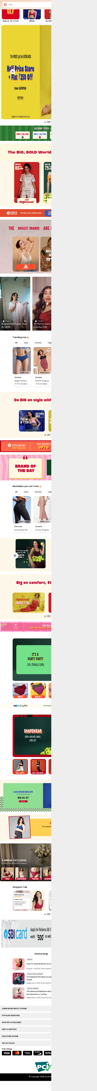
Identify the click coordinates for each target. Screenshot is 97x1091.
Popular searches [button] (11, 1015)
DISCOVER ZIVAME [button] (10, 1036)
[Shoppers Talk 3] (29, 901)
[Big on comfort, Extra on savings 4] (29, 603)
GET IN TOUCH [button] (9, 1043)
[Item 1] (20, 691)
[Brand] (26, 254)
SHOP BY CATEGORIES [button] (12, 1022)
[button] (12, 71)
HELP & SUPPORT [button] (10, 1029)
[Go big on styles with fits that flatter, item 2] (32, 421)
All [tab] (16, 343)
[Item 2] (38, 691)
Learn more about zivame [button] (15, 1008)
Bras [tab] (26, 343)
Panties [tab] (38, 343)
